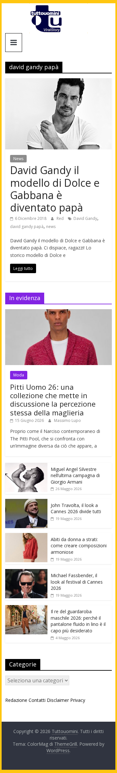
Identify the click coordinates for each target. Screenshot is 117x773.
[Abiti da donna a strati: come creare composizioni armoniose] (26, 536)
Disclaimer (58, 700)
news (51, 226)
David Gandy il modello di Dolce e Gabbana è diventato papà (54, 188)
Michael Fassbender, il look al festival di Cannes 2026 (77, 581)
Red (61, 218)
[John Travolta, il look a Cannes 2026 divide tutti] (26, 502)
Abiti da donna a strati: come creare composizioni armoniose (79, 545)
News (18, 158)
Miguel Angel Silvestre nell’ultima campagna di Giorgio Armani (75, 475)
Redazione (16, 700)
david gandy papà (27, 226)
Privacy (77, 700)
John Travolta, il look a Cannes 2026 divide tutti (76, 508)
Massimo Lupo (67, 420)
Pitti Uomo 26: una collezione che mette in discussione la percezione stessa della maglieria (53, 399)
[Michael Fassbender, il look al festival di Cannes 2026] (26, 572)
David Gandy (85, 218)
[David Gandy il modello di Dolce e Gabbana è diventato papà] (58, 82)
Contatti (37, 700)
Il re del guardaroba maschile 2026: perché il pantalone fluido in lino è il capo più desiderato (78, 621)
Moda (18, 375)
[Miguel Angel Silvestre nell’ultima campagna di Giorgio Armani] (26, 466)
